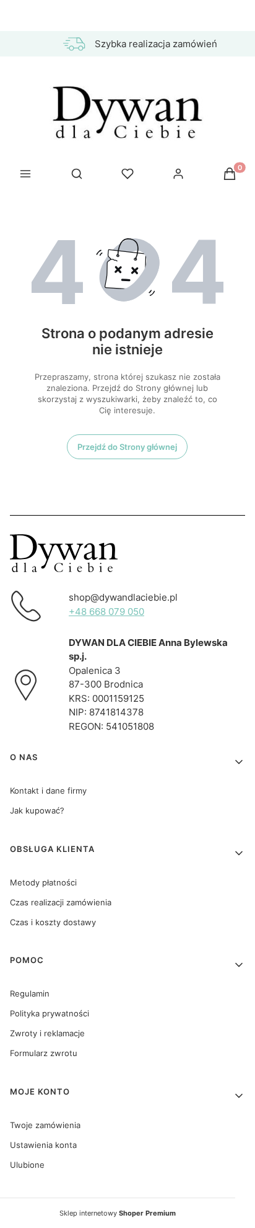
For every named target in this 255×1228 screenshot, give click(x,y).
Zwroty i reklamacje (47, 1033)
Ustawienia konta (43, 1145)
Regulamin (30, 993)
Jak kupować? (37, 810)
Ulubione (27, 1165)
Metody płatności (43, 882)
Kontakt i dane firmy (48, 791)
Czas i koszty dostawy (53, 922)
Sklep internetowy (117, 1213)
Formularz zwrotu (43, 1053)
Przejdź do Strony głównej (127, 447)
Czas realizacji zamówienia (60, 902)
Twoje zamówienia (45, 1125)
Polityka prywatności (49, 1013)
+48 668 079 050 (106, 611)
